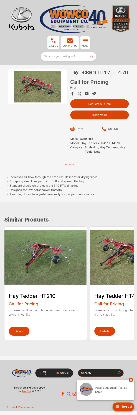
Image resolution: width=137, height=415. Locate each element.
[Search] (119, 373)
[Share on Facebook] (72, 94)
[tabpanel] (37, 87)
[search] (92, 56)
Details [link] (19, 331)
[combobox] (68, 56)
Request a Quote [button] (99, 104)
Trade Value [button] (99, 115)
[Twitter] (68, 393)
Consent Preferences (20, 407)
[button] (53, 42)
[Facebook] (62, 393)
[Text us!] (123, 407)
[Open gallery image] (37, 87)
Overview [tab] (68, 164)
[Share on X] (79, 94)
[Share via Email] (87, 94)
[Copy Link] (94, 94)
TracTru (26, 391)
